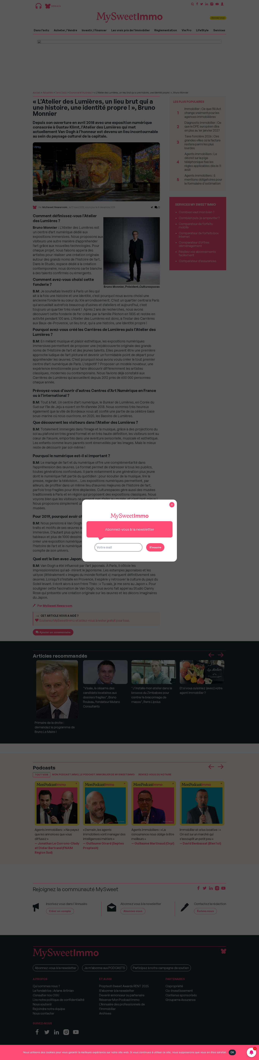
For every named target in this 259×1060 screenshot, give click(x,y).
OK (232, 1052)
